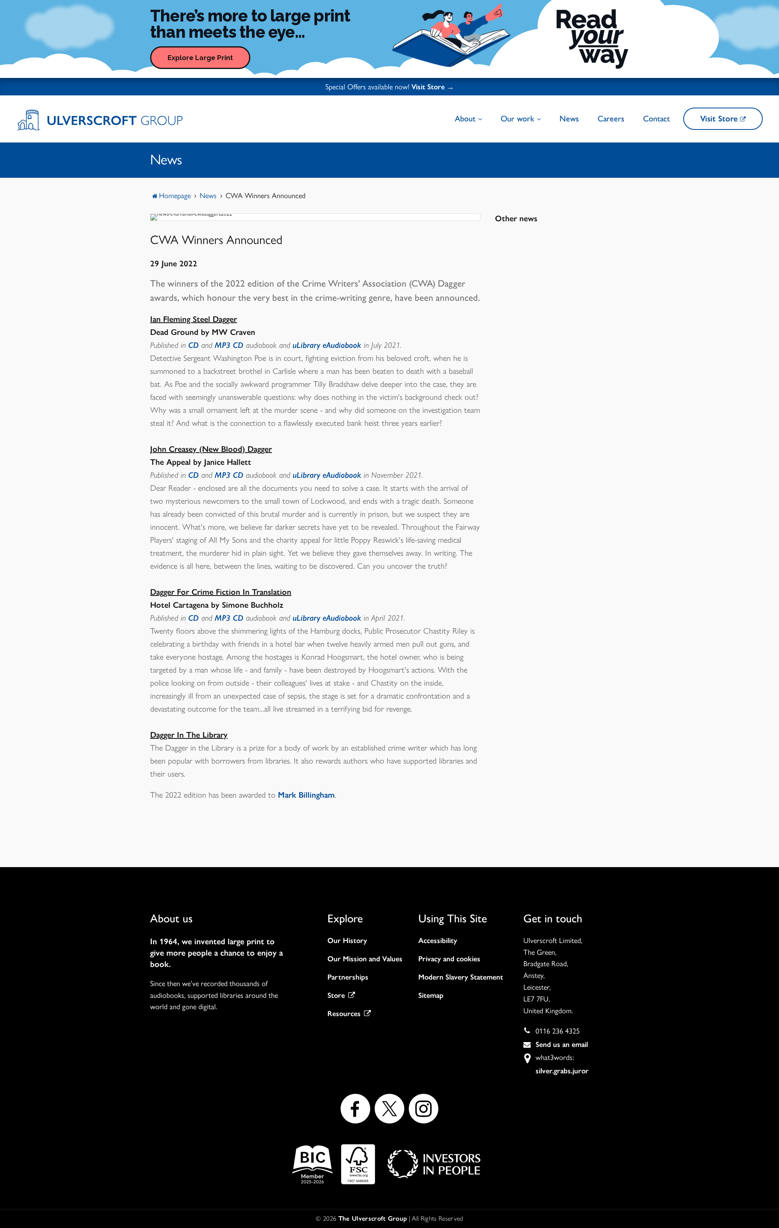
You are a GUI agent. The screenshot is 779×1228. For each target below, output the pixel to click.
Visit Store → (432, 86)
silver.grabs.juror (562, 1070)
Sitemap (430, 995)
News (569, 118)
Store (336, 995)
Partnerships (347, 977)
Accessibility (437, 940)
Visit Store (720, 118)
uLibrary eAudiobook (327, 345)
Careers (611, 118)
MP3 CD (229, 345)
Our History (347, 940)
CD (193, 345)
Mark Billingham (306, 795)
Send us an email (562, 1044)
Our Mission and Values (364, 958)
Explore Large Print (200, 58)
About (466, 118)
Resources (344, 1013)
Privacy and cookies (449, 958)
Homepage (175, 195)
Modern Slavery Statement (460, 977)
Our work (519, 118)
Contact (656, 118)
